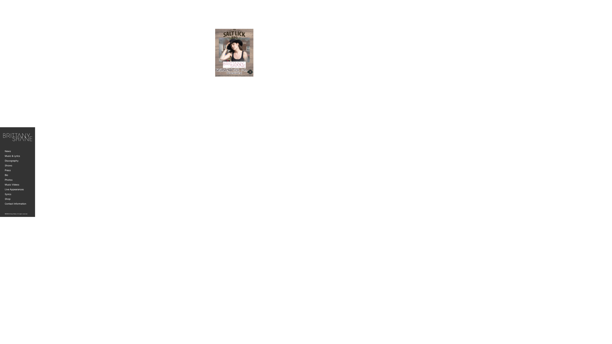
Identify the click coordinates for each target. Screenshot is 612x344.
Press (8, 170)
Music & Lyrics (12, 156)
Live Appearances (14, 189)
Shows (8, 165)
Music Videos (12, 184)
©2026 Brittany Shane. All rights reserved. (16, 214)
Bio (6, 175)
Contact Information (15, 203)
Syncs (8, 194)
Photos (9, 180)
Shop (8, 199)
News (8, 151)
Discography (11, 160)
